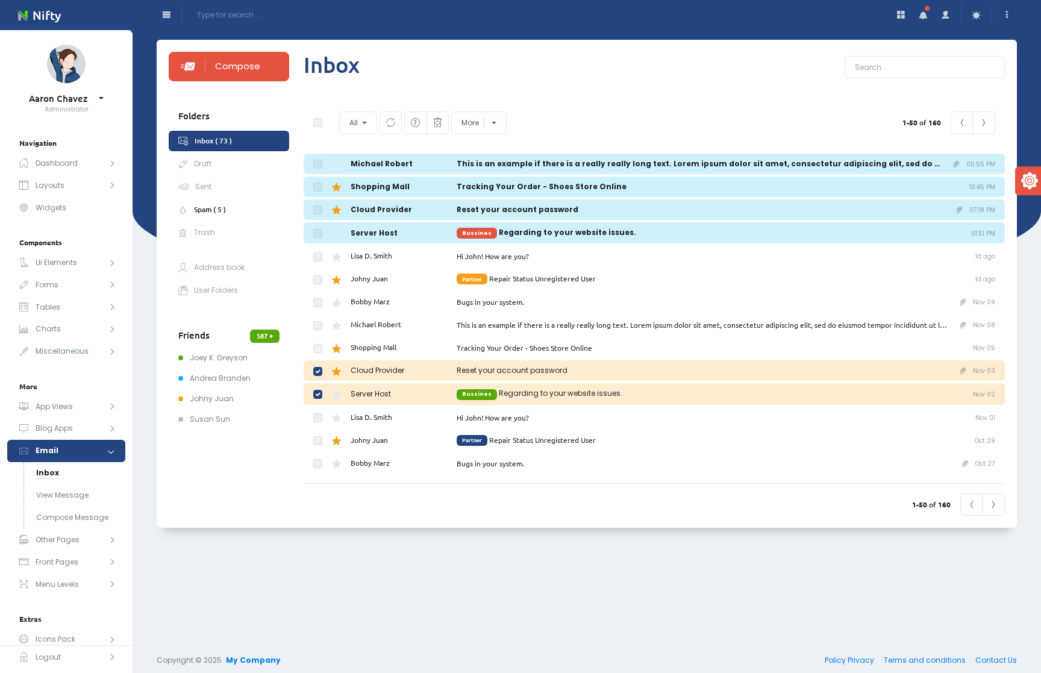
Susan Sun (209, 419)
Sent (202, 186)
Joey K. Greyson (218, 357)
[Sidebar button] (1007, 15)
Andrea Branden (219, 378)
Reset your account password (517, 209)
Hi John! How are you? (493, 256)
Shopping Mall (380, 186)
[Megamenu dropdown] (901, 15)
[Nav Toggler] (166, 15)
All (354, 122)
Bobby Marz (370, 301)
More (470, 122)
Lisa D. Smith (371, 255)
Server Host (374, 233)
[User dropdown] (946, 15)
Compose (237, 66)
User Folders (215, 290)
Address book (218, 267)
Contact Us (996, 660)
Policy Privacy (849, 660)
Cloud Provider (381, 209)
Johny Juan (211, 398)
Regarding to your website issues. (549, 232)
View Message (62, 495)
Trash (203, 232)
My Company (253, 660)
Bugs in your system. (490, 302)
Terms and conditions (925, 660)
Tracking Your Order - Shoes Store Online (542, 186)
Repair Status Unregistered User (529, 278)
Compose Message (72, 517)
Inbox (47, 473)
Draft (201, 163)
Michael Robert (382, 163)
